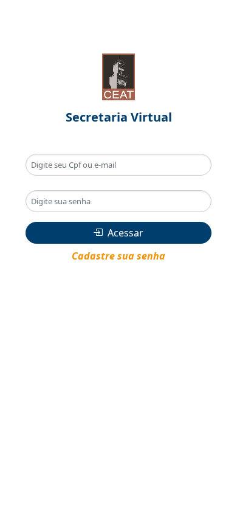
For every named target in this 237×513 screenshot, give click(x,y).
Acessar (125, 232)
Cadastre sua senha (118, 256)
